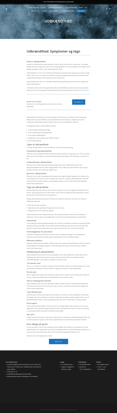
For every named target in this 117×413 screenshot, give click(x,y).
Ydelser (43, 7)
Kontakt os (35, 11)
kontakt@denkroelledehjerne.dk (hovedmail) (19, 374)
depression (85, 90)
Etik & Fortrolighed (71, 7)
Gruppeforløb (53, 11)
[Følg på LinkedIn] (110, 8)
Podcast (44, 11)
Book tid (58, 341)
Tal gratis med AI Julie (67, 11)
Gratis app (81, 11)
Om (86, 7)
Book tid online (34, 7)
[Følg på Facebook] (106, 8)
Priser (81, 7)
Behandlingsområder (55, 7)
